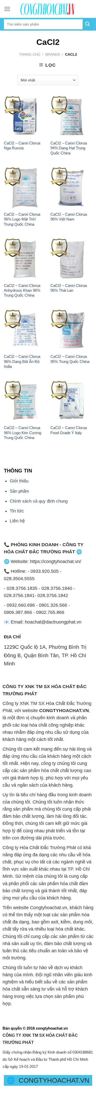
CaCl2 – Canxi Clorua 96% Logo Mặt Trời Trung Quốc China (22, 219)
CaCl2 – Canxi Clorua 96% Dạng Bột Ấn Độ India (22, 361)
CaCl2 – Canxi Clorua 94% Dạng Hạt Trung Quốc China (68, 148)
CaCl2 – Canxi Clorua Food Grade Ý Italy (68, 430)
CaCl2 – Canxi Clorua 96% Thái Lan (68, 287)
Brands (52, 54)
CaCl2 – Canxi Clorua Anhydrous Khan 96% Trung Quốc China (22, 290)
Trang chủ (29, 54)
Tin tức (17, 511)
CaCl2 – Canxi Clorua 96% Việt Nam (68, 216)
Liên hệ (17, 520)
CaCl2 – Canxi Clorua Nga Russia (22, 145)
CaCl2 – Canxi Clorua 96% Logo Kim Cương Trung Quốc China (22, 432)
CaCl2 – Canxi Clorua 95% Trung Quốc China (69, 358)
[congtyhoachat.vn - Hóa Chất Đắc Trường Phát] (48, 9)
